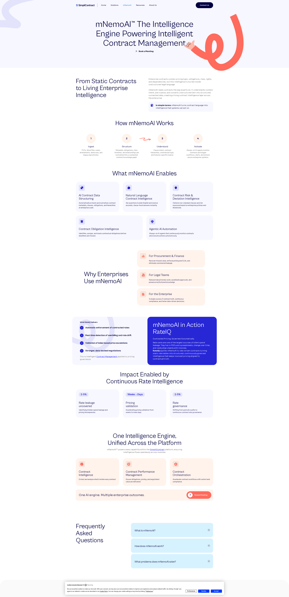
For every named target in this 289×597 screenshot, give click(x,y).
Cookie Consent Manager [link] (75, 585)
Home (103, 5)
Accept (216, 591)
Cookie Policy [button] (104, 591)
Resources (140, 5)
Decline (203, 591)
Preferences (191, 591)
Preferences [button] (149, 591)
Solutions (114, 5)
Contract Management (107, 356)
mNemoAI (127, 5)
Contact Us (204, 5)
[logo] (86, 5)
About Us (153, 5)
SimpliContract (157, 449)
